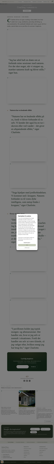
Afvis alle (27, 247)
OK (27, 245)
